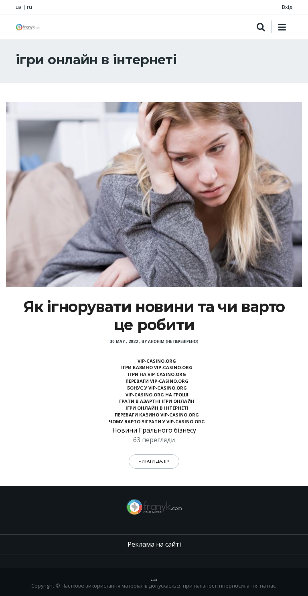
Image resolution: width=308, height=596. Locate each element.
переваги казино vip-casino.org (157, 415)
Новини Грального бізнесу (154, 430)
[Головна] (28, 27)
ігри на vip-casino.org (157, 374)
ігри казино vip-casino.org (156, 367)
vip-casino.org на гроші (157, 395)
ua (19, 6)
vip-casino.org (157, 361)
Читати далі (153, 461)
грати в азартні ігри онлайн (157, 401)
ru (29, 6)
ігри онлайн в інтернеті (157, 408)
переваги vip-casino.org (157, 381)
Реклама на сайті (154, 544)
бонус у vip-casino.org (157, 388)
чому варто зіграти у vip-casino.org (157, 421)
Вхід (287, 6)
